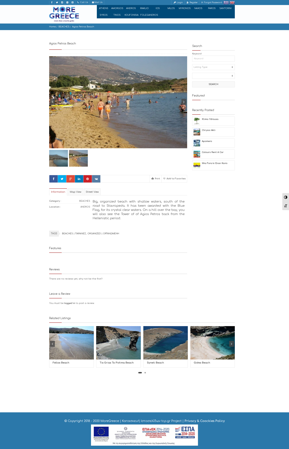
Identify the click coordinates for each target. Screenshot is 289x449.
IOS (158, 8)
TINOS (117, 15)
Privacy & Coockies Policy (204, 421)
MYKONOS (185, 8)
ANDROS (131, 8)
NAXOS (198, 8)
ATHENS (103, 8)
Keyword (197, 54)
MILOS (171, 8)
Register (193, 2)
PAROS (212, 8)
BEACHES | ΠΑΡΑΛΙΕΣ (74, 233)
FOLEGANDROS (149, 15)
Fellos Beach (61, 362)
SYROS (104, 15)
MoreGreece (110, 421)
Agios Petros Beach (83, 27)
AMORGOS (117, 8)
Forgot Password (212, 2)
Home (52, 27)
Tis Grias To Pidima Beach (117, 362)
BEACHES (64, 27)
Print (157, 178)
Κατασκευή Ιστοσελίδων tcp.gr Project (152, 421)
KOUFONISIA (131, 15)
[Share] (53, 179)
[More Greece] (64, 14)
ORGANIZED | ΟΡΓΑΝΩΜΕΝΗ (103, 233)
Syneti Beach (155, 362)
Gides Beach (202, 362)
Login (179, 2)
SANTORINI (225, 8)
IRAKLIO (144, 8)
